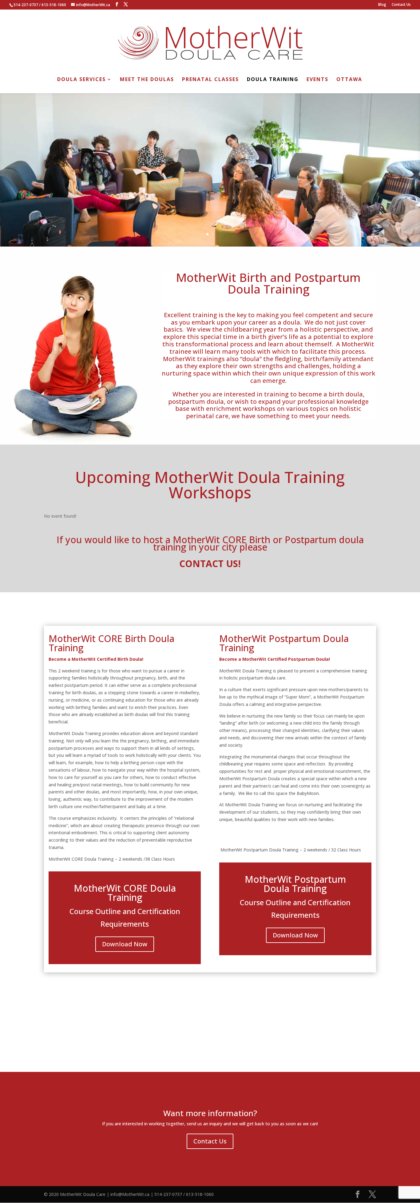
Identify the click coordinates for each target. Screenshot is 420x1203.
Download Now (124, 944)
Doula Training (273, 80)
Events (317, 80)
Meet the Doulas (147, 80)
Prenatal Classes (210, 80)
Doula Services (81, 80)
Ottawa (349, 80)
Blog (382, 5)
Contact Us (401, 5)
